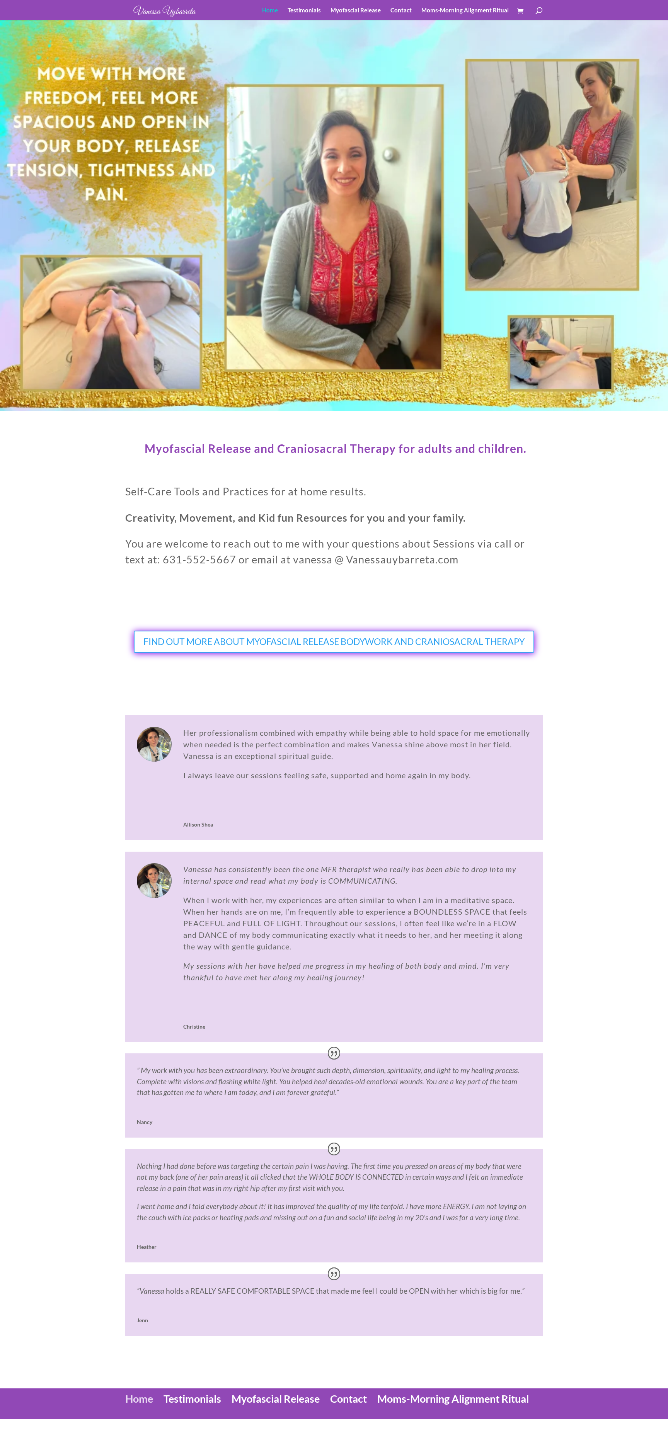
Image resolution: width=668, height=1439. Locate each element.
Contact (401, 10)
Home (270, 10)
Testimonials (304, 10)
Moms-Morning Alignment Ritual (465, 10)
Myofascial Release (356, 10)
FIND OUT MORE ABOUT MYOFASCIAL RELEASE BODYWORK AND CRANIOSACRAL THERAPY (334, 641)
